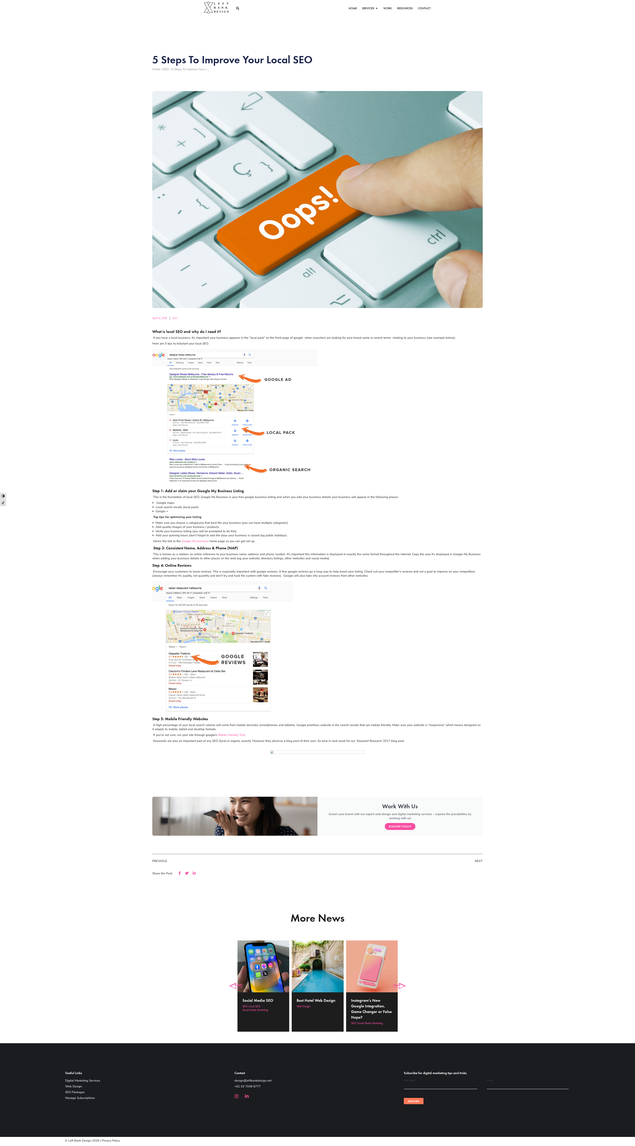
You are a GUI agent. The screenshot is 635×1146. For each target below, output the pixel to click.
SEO (174, 318)
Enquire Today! (400, 826)
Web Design (303, 1006)
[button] (237, 8)
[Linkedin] (246, 1096)
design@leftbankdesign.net (253, 1081)
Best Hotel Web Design (316, 1000)
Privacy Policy (111, 1141)
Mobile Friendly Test (231, 735)
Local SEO (254, 1006)
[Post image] (263, 966)
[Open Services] (376, 8)
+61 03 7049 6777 (247, 1086)
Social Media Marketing (255, 1010)
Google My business (195, 541)
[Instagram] (236, 1096)
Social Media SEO (257, 1000)
